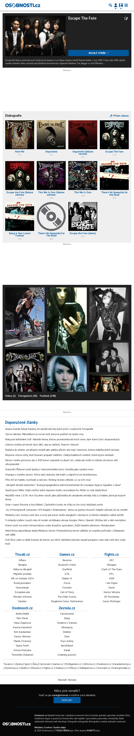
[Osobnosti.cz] (22, 5)
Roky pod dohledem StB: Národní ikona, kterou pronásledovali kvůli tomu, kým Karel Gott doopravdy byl (62, 439)
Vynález (22, 601)
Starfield (67, 569)
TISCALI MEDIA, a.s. (64, 730)
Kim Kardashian (22, 631)
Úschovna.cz (11, 667)
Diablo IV (67, 578)
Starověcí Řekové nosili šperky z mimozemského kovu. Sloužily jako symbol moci (49, 469)
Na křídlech (67, 645)
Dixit (67, 636)
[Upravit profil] (126, 18)
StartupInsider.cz (121, 667)
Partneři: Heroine (67, 679)
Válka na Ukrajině (22, 569)
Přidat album (121, 115)
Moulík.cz (36, 667)
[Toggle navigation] (126, 5)
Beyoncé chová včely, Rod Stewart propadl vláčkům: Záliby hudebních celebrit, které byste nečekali (59, 455)
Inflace (22, 560)
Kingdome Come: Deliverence (67, 601)
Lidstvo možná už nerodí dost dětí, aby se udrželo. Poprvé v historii (41, 444)
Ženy (35, 664)
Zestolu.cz (67, 608)
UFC (111, 560)
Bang (67, 618)
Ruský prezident (22, 583)
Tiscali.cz (22, 554)
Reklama (38, 727)
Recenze (67, 560)
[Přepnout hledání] (110, 5)
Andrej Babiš (22, 613)
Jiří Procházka (111, 596)
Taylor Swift (22, 645)
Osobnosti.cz (22, 608)
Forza (67, 583)
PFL (111, 573)
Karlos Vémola (112, 592)
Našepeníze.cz (88, 667)
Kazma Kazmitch (22, 627)
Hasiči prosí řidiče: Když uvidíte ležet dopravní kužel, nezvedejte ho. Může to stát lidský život (56, 490)
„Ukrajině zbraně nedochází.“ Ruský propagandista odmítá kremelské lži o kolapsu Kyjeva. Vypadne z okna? (63, 485)
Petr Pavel (22, 618)
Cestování (45, 664)
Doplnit (67, 700)
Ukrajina (22, 564)
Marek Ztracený (22, 641)
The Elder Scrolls (67, 596)
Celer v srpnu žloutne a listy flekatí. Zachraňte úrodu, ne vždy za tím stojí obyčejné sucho (54, 504)
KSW (111, 578)
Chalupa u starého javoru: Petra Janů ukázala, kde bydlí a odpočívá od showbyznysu (51, 474)
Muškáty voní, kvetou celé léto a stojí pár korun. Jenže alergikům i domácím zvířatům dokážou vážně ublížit (64, 515)
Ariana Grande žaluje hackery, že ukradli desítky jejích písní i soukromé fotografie (49, 428)
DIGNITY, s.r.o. (93, 730)
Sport (28, 664)
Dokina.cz (60, 667)
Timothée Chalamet (22, 654)
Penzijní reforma (22, 596)
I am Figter (112, 583)
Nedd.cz (24, 667)
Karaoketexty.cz (122, 664)
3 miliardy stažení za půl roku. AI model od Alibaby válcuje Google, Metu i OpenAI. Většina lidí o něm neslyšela (65, 520)
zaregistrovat (60, 695)
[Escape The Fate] (35, 35)
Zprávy (19, 664)
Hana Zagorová (22, 622)
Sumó (112, 587)
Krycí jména (66, 641)
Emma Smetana (22, 650)
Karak (67, 650)
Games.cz (67, 554)
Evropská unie (22, 592)
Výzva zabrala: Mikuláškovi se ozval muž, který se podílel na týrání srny (44, 434)
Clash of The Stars (111, 569)
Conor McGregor (111, 601)
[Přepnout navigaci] (115, 5)
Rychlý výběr (97, 53)
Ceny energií (22, 587)
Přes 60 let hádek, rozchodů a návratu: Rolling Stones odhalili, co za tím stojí (48, 479)
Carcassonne (67, 613)
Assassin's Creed (67, 564)
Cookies (48, 727)
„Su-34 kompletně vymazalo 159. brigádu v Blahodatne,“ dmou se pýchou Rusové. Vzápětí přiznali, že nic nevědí (66, 509)
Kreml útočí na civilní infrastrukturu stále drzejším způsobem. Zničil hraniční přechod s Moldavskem (60, 525)
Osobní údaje (59, 727)
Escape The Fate (82, 18)
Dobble (67, 631)
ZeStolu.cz (89, 664)
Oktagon (111, 564)
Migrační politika (22, 573)
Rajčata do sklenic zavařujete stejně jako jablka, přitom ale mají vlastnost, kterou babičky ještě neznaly (62, 449)
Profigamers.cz (73, 664)
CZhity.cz (73, 667)
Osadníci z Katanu (67, 622)
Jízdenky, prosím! (67, 654)
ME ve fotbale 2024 (22, 578)
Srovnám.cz (104, 667)
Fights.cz (112, 554)
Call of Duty (67, 592)
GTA (67, 573)
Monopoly (67, 627)
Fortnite (67, 587)
